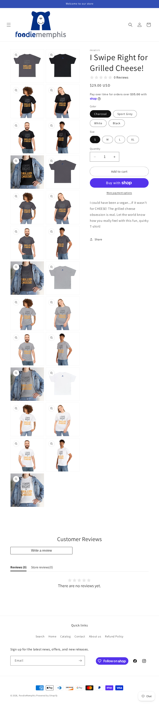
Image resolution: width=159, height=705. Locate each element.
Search (40, 636)
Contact (80, 636)
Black (116, 123)
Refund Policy (114, 636)
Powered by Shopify (47, 695)
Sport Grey (124, 114)
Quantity (95, 148)
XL (133, 139)
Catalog (65, 636)
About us (95, 636)
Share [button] (98, 239)
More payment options (119, 192)
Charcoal (100, 114)
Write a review (41, 550)
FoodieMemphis (27, 695)
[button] (8, 24)
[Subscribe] (80, 661)
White (98, 123)
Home (52, 636)
